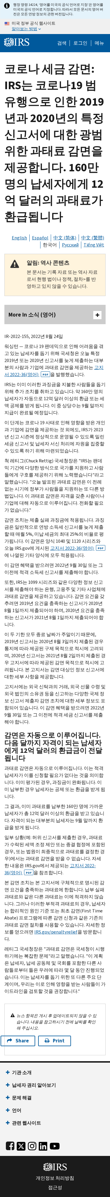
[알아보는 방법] (55, 26)
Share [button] (22, 1040)
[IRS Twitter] (21, 1145)
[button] (80, 43)
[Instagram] (32, 1145)
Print (59, 1040)
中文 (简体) (64, 238)
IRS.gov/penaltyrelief (55, 932)
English (19, 238)
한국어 (50, 245)
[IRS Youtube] (55, 1145)
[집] (16, 41)
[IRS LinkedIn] (43, 1145)
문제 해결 (22, 1098)
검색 (62, 43)
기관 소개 (22, 1072)
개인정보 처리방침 (55, 1178)
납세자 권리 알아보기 (34, 1085)
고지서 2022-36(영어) (77, 548)
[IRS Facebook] (10, 1145)
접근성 (55, 1188)
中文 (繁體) (92, 238)
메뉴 (99, 43)
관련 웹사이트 (26, 1123)
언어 (16, 1110)
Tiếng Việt (94, 245)
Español (40, 238)
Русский (70, 245)
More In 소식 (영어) (32, 314)
